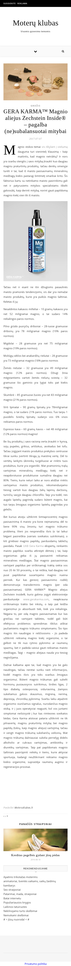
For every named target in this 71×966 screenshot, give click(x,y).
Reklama (22, 3)
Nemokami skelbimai (16, 915)
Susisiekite (9, 3)
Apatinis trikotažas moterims (20, 877)
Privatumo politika (36, 963)
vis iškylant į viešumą (55, 146)
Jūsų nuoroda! (16, 919)
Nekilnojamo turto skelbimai (20, 911)
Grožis (35, 105)
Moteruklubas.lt (23, 807)
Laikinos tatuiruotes (15, 906)
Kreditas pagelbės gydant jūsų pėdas (35, 855)
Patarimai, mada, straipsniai (20, 894)
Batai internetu (12, 898)
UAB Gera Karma (33, 546)
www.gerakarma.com (36, 599)
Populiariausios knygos (17, 902)
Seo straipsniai (12, 889)
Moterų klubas (35, 23)
